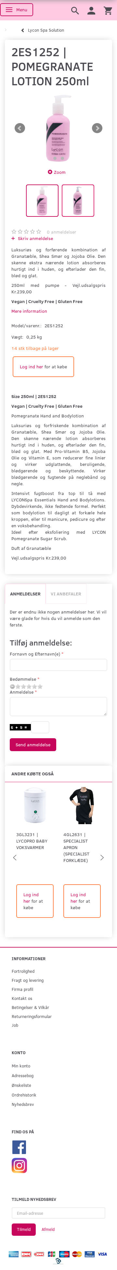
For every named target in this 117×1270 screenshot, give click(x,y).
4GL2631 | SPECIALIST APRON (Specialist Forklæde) (76, 847)
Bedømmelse (23, 679)
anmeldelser (61, 232)
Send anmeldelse (33, 744)
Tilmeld (24, 1229)
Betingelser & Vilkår (30, 1007)
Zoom (60, 172)
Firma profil (22, 989)
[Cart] (108, 10)
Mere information (29, 311)
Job (15, 1025)
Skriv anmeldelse (35, 238)
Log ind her (31, 366)
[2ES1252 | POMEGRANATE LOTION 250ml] (58, 128)
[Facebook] (19, 1146)
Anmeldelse (21, 692)
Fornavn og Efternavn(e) (35, 654)
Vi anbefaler (66, 594)
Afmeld (48, 1229)
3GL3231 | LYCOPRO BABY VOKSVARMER (31, 840)
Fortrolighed (23, 971)
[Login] (91, 10)
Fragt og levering (28, 980)
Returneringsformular (32, 1016)
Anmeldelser (25, 594)
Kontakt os (22, 998)
